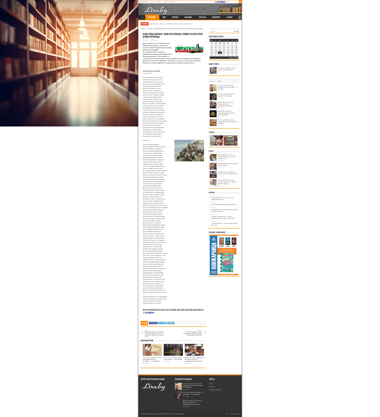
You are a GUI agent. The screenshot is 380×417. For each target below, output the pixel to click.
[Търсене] (240, 1)
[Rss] (227, 2)
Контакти (158, 1)
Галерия (229, 17)
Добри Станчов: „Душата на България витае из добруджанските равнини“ (194, 359)
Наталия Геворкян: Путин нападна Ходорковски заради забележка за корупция (192, 333)
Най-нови (213, 81)
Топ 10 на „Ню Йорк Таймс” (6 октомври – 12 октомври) (173, 358)
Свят (164, 17)
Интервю (175, 17)
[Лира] (156, 8)
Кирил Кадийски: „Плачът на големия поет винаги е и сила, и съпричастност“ (227, 156)
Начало (142, 17)
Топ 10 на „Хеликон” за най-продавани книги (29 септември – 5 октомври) (228, 121)
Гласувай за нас (234, 414)
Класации (188, 17)
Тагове (219, 81)
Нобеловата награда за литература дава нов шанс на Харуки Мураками (226, 112)
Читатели (202, 17)
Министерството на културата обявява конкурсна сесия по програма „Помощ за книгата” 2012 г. (154, 333)
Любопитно (216, 17)
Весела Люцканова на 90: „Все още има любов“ (162, 24)
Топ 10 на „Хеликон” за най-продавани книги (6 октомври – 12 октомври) (152, 359)
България (151, 17)
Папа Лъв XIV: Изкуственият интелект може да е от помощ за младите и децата (227, 181)
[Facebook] (228, 2)
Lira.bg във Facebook (169, 1)
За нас (152, 1)
